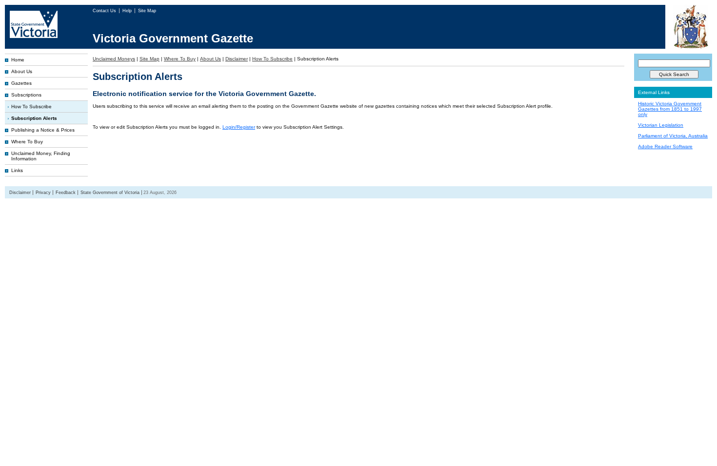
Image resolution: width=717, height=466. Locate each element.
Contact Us (105, 10)
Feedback (66, 192)
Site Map (147, 10)
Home (17, 59)
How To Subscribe (31, 106)
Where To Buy (27, 141)
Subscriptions (26, 94)
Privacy (43, 192)
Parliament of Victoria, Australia (673, 135)
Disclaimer (236, 58)
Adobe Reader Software (665, 146)
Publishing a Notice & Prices (43, 130)
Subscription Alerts (34, 118)
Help (127, 10)
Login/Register (238, 127)
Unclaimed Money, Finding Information (40, 156)
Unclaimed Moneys (114, 58)
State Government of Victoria (109, 192)
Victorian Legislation (660, 125)
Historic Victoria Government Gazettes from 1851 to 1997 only (670, 109)
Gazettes (21, 83)
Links (17, 170)
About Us (21, 71)
